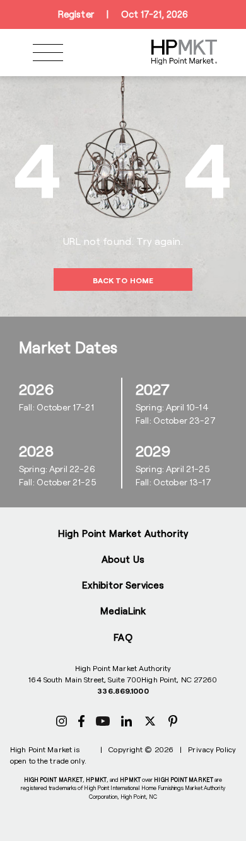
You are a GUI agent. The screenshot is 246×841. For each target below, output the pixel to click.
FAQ (123, 637)
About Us (123, 559)
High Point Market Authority (123, 533)
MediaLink (123, 610)
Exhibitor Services (123, 584)
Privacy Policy (212, 749)
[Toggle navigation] (48, 52)
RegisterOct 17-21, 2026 (123, 14)
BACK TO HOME (123, 280)
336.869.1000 (122, 690)
